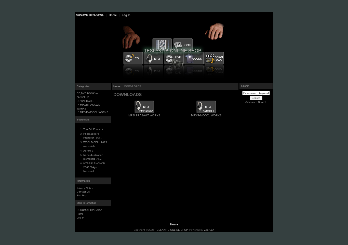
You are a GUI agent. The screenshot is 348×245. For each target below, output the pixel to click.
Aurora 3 (88, 150)
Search (245, 85)
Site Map (82, 195)
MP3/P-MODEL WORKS (206, 115)
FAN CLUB (83, 97)
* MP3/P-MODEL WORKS (92, 112)
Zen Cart (209, 229)
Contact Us (83, 191)
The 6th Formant (93, 129)
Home (113, 15)
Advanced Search (255, 102)
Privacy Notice (85, 188)
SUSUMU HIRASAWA (90, 15)
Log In (126, 15)
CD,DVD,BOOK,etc (88, 93)
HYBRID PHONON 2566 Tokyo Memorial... (94, 167)
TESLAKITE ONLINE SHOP (171, 229)
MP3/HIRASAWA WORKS (144, 115)
